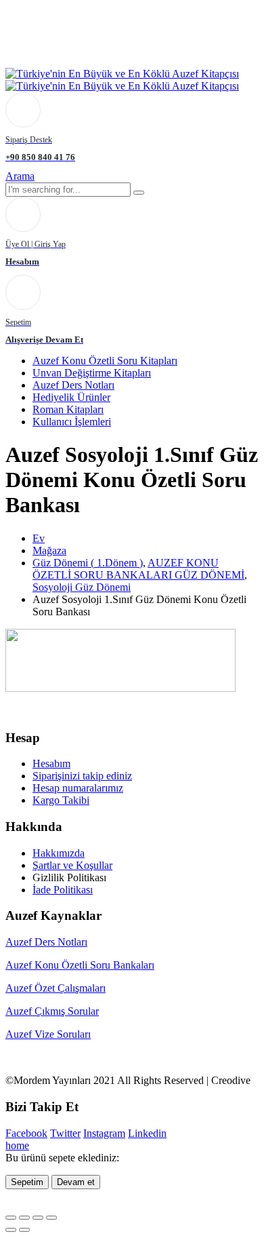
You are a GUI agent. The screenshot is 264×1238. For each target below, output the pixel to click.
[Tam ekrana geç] (24, 1218)
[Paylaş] (37, 1218)
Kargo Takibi (60, 800)
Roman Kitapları (68, 409)
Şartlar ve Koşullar (72, 865)
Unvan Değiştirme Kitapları (91, 373)
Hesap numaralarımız (77, 788)
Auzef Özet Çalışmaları (55, 988)
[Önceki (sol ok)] (10, 1230)
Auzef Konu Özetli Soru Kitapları (104, 360)
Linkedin (147, 1133)
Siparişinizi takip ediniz (82, 775)
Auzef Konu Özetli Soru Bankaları (79, 965)
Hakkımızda (58, 853)
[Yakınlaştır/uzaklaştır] (10, 1218)
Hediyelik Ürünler (71, 397)
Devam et (76, 1182)
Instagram (104, 1133)
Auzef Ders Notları (73, 385)
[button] (20, 176)
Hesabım (51, 763)
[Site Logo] (122, 80)
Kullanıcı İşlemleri (71, 421)
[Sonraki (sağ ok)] (24, 1230)
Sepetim (27, 1182)
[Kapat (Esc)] (51, 1218)
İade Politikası (62, 889)
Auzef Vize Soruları (48, 1034)
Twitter (65, 1133)
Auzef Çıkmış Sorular (52, 1011)
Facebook (26, 1133)
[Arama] (138, 193)
